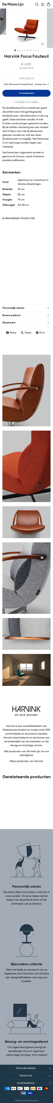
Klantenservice (25, 1083)
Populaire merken (26, 1068)
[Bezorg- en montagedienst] (26, 1014)
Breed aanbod (11, 315)
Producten (26, 1075)
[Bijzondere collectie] (26, 936)
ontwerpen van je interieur (26, 903)
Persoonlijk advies (13, 307)
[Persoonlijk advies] (26, 858)
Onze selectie (26, 78)
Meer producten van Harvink (26, 761)
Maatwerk (9, 322)
